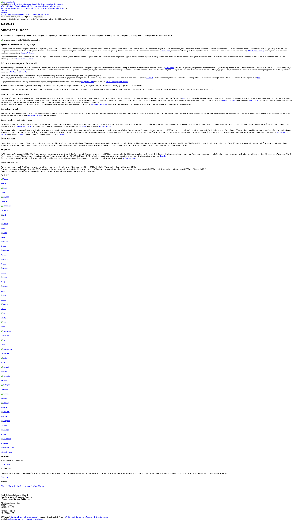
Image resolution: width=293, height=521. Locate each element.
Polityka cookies (78, 517)
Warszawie (94, 104)
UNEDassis (13, 72)
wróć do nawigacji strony (17, 519)
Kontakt (4, 10)
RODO (67, 517)
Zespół (13, 8)
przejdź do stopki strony (54, 4)
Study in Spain (165, 51)
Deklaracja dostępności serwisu (96, 517)
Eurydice (83, 126)
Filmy (32, 14)
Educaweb (22, 72)
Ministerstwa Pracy (34, 115)
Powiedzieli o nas (40, 8)
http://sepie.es (61, 134)
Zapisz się (4, 477)
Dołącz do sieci (22, 8)
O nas (57, 6)
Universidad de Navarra (24, 59)
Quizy (40, 6)
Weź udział (5, 6)
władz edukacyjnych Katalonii (117, 82)
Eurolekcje (5, 14)
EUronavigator (14, 14)
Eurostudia (26, 6)
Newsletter (46, 14)
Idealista (4, 134)
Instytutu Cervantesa (229, 100)
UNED (212, 89)
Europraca (34, 6)
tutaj (258, 78)
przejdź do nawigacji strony (18, 4)
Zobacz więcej (6, 464)
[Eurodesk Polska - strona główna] (8, 2)
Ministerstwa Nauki (24, 126)
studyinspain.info (87, 82)
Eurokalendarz (48, 6)
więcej (4, 12)
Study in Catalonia (27, 53)
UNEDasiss (169, 68)
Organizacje (24, 14)
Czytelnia (18, 6)
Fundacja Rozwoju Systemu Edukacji (24, 517)
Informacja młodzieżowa (56, 8)
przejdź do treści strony (36, 4)
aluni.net (21, 134)
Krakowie (103, 104)
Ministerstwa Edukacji (256, 51)
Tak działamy (6, 8)
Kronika (31, 8)
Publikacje (38, 14)
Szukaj (39, 17)
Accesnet (149, 78)
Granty (11, 6)
